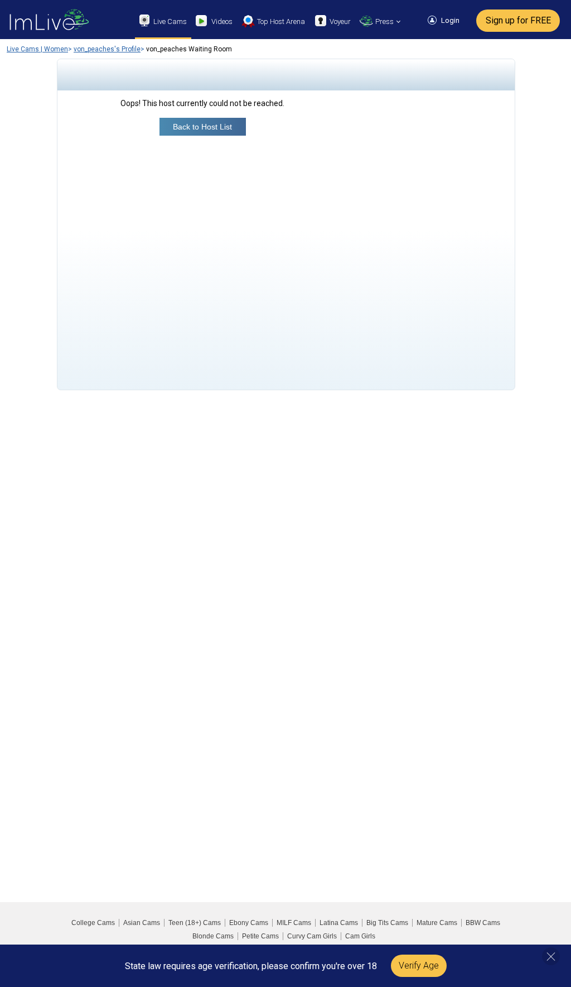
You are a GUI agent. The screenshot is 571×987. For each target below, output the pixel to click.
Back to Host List (202, 126)
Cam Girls (360, 936)
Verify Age (419, 965)
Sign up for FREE (518, 20)
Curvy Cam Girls (312, 936)
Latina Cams (339, 923)
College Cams (93, 923)
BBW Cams (483, 923)
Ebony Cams (248, 923)
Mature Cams (437, 923)
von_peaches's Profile (107, 49)
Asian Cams (141, 923)
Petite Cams (260, 936)
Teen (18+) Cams (194, 923)
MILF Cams (294, 923)
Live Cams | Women (37, 49)
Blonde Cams (213, 936)
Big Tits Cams (387, 923)
